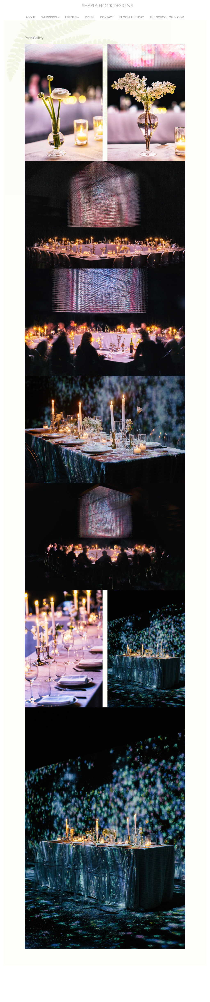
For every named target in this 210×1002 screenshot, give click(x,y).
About (31, 17)
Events (70, 17)
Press (89, 17)
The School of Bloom (167, 17)
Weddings (49, 17)
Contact (107, 17)
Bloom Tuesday (131, 17)
